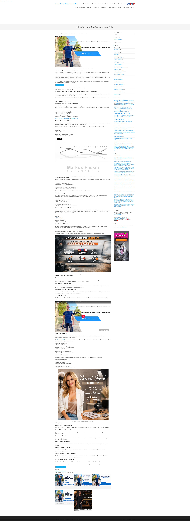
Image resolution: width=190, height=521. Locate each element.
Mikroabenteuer (59, 217)
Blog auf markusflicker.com (62, 339)
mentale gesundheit (120, 110)
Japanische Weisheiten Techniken (119, 74)
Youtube (1, 0)
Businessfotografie (66, 118)
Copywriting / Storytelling (117, 59)
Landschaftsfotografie (121, 108)
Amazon (11, 0)
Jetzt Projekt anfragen (60, 466)
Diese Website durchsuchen (118, 32)
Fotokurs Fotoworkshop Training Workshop (120, 67)
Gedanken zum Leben (117, 69)
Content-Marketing (116, 103)
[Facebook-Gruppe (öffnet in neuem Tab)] (129, 4)
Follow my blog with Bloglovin (121, 217)
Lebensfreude (126, 108)
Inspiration (130, 105)
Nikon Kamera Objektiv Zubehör (118, 84)
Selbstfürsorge (126, 117)
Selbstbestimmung (116, 117)
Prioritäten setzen (126, 116)
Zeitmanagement (124, 122)
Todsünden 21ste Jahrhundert (118, 91)
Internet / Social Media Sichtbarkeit (119, 71)
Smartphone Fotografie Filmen (118, 89)
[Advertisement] (95, 17)
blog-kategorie (116, 54)
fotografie (132, 103)
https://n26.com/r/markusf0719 (122, 227)
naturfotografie (126, 111)
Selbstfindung (122, 117)
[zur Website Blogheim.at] (117, 219)
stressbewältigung (119, 122)
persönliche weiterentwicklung (129, 115)
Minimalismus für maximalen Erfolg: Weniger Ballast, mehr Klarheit (123, 130)
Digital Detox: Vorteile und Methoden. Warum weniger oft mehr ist (123, 150)
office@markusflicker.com (60, 470)
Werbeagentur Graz (117, 94)
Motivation (121, 111)
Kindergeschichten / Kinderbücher (119, 76)
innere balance (129, 104)
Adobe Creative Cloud (117, 49)
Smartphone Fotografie (119, 121)
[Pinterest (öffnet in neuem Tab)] (130, 4)
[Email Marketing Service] (121, 246)
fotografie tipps (124, 104)
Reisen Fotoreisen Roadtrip (118, 86)
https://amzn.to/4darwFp (117, 214)
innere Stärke (125, 105)
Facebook (8, 0)
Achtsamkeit (122, 100)
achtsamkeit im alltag (130, 100)
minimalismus (116, 111)
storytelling (126, 121)
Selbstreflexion (119, 120)
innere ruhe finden (119, 105)
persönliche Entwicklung (122, 113)
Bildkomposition (131, 101)
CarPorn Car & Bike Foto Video (118, 57)
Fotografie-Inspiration (117, 104)
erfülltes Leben (129, 103)
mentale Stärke (129, 110)
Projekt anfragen (59, 85)
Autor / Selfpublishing (117, 52)
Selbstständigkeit (116, 87)
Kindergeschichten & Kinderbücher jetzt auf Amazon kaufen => (123, 161)
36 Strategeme (116, 47)
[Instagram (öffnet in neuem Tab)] (132, 4)
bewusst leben (120, 102)
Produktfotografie (58, 118)
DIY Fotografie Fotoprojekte (118, 62)
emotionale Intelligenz (123, 103)
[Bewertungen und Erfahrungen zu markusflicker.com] (119, 218)
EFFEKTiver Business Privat (118, 64)
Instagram (4, 0)
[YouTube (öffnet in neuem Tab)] (134, 4)
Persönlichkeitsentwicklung (119, 116)
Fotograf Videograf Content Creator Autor (66, 4)
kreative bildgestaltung (125, 107)
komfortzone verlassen (118, 107)
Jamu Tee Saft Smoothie (117, 72)
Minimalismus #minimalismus (118, 82)
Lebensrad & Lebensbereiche (118, 79)
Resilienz (130, 116)
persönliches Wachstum (119, 115)
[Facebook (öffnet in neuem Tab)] (127, 4)
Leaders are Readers (117, 77)
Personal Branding (74, 118)
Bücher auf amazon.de (117, 155)
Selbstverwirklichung (128, 119)
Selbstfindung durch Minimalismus (119, 136)
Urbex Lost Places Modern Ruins (118, 92)
